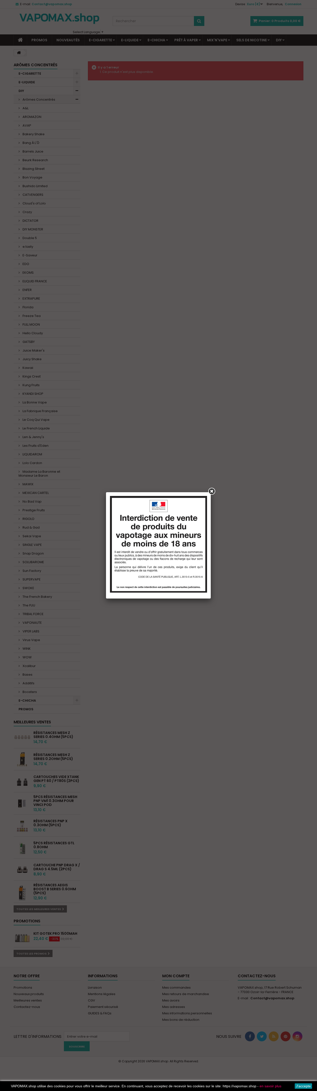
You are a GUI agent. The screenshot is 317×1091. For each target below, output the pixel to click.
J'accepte (303, 1086)
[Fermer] (211, 491)
